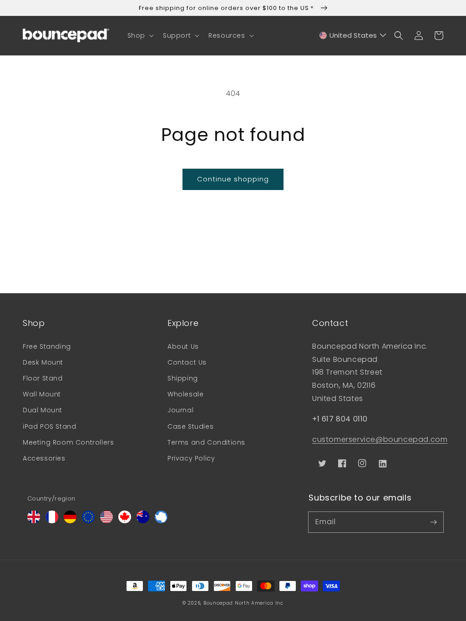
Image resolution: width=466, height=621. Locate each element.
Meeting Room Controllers (68, 442)
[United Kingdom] (33, 521)
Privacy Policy (191, 458)
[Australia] (143, 521)
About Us (183, 346)
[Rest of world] (161, 521)
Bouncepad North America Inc (243, 603)
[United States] (106, 521)
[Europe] (88, 521)
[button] (139, 35)
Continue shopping (233, 179)
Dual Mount (42, 410)
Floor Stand (43, 378)
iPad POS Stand (49, 426)
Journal (180, 410)
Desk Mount (43, 362)
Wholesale (185, 394)
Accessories (44, 458)
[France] (52, 521)
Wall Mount (42, 394)
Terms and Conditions (206, 442)
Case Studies (190, 426)
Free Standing (47, 346)
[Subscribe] (433, 522)
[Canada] (124, 521)
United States (353, 35)
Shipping (182, 378)
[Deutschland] (70, 521)
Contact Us (187, 362)
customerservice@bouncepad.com (379, 439)
